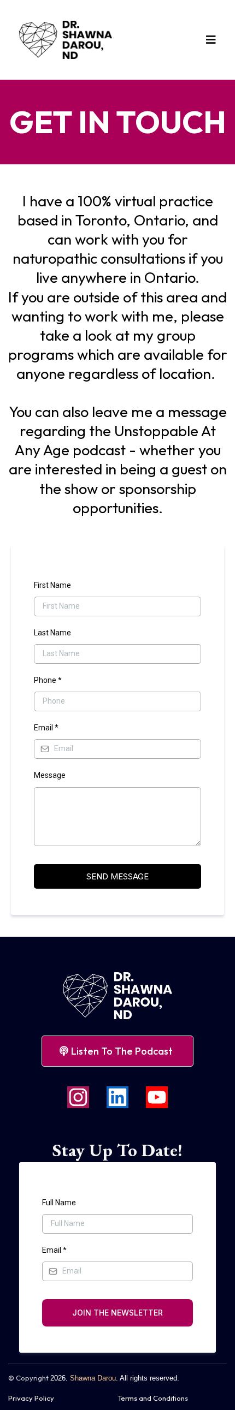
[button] (209, 39)
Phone (48, 680)
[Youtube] (157, 1097)
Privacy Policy (31, 1398)
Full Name (59, 1202)
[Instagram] (78, 1097)
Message (50, 775)
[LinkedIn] (117, 1097)
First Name (52, 585)
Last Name (52, 632)
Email (46, 727)
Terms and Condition (151, 1398)
